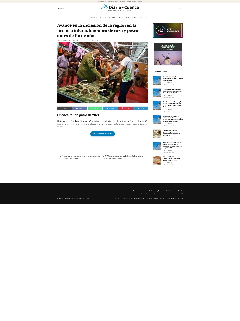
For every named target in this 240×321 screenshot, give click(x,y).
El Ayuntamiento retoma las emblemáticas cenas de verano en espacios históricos (78, 157)
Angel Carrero (167, 138)
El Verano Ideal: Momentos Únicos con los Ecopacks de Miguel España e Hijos (171, 158)
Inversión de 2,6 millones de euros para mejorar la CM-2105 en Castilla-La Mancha (172, 91)
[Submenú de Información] (148, 17)
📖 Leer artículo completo (102, 134)
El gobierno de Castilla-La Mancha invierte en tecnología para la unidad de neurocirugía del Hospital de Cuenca (173, 118)
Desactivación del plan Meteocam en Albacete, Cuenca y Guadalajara (173, 78)
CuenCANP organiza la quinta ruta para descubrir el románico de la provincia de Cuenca (171, 133)
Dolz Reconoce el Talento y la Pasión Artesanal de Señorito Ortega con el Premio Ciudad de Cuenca (172, 104)
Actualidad (81, 40)
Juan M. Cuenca (70, 40)
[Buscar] (180, 8)
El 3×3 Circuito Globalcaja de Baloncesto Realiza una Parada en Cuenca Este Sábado (123, 157)
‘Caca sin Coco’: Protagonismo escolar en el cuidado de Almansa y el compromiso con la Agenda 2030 (172, 145)
